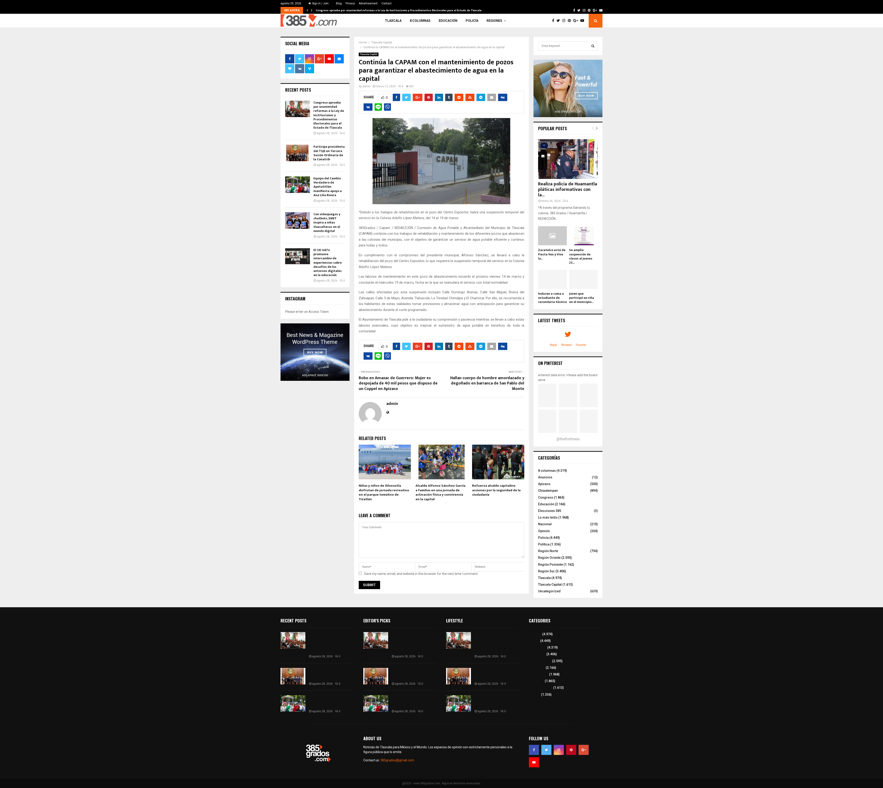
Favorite (581, 345)
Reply (553, 345)
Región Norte (548, 551)
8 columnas (420, 21)
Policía (472, 21)
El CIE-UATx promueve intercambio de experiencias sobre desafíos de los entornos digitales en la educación (327, 262)
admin (366, 86)
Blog (339, 3)
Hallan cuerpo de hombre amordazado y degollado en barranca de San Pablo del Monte (487, 384)
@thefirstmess (568, 439)
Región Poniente (550, 564)
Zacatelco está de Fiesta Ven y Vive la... (551, 254)
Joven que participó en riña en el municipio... (581, 298)
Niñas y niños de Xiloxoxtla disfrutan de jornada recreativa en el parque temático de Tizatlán (384, 492)
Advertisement (368, 3)
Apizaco (544, 484)
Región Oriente (549, 557)
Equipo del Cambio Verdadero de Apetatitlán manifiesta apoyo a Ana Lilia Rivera (327, 187)
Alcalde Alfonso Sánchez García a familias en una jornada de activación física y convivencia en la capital (440, 492)
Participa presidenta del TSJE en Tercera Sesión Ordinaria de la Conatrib (329, 153)
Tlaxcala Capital (368, 54)
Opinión (544, 531)
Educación (448, 21)
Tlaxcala (393, 21)
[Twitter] (559, 20)
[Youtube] (583, 20)
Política (544, 544)
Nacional (545, 524)
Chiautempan (548, 490)
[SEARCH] (593, 46)
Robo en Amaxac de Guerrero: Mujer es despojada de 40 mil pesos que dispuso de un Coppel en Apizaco (398, 384)
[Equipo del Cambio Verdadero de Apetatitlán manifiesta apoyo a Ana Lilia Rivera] (297, 184)
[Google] (576, 20)
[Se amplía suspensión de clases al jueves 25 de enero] (583, 235)
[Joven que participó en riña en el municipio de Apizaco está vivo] (583, 279)
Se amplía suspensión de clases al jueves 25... (580, 256)
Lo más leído (548, 517)
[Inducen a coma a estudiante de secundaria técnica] (552, 279)
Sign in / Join (320, 3)
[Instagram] (565, 20)
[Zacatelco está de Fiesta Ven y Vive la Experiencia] (552, 235)
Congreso (545, 497)
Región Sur (546, 571)
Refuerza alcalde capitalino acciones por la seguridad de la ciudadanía (496, 490)
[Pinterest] (570, 20)
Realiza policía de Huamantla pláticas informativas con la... (567, 189)
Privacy (350, 3)
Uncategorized (549, 591)
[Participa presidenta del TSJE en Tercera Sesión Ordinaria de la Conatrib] (297, 153)
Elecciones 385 (549, 511)
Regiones (494, 21)
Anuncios (545, 477)
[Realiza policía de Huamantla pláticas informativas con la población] (568, 159)
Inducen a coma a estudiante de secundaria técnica (552, 298)
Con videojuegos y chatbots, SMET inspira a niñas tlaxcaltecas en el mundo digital (326, 223)
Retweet (566, 345)
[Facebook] (554, 20)
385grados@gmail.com (397, 760)
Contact (386, 3)
